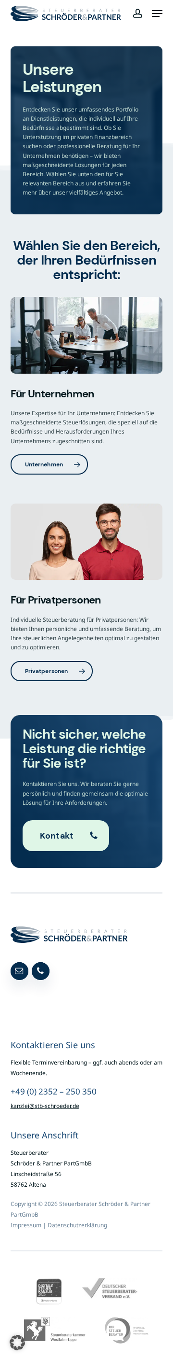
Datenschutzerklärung (77, 1225)
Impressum (26, 1225)
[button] (157, 13)
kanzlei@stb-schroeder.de (45, 1106)
